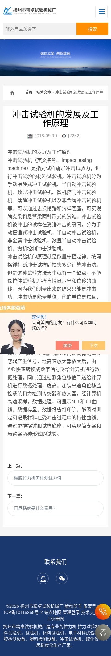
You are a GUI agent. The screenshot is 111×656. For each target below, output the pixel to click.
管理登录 (71, 612)
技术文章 (43, 92)
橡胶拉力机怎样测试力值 (37, 478)
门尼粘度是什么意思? (34, 508)
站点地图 (52, 612)
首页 (28, 92)
